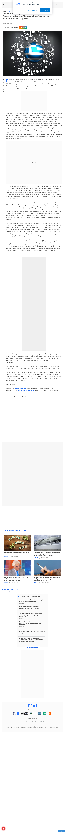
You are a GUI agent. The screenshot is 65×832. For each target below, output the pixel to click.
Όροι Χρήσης (16, 727)
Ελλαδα (8, 11)
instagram (30, 721)
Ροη (19, 596)
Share (3, 94)
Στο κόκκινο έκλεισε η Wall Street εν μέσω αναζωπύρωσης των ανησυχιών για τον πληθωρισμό (31, 615)
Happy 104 (50, 713)
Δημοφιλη (25, 596)
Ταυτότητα (9, 727)
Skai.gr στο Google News (26, 390)
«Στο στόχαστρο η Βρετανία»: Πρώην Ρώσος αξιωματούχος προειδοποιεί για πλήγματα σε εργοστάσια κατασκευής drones (47, 554)
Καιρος (57, 4)
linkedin (27, 721)
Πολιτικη (6, 582)
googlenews (44, 721)
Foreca (56, 727)
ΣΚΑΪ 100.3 (18, 713)
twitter (3, 82)
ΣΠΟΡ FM (24, 713)
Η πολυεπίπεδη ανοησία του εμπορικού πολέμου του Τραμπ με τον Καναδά (30, 607)
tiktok (32, 721)
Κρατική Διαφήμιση (49, 727)
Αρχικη (4, 11)
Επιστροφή (61, 826)
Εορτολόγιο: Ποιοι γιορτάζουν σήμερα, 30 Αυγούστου (16, 553)
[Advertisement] (32, 518)
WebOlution (39, 729)
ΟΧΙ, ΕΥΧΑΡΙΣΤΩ (32, 10)
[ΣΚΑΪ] (32, 706)
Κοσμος (36, 557)
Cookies (41, 727)
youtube (41, 721)
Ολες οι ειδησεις (32, 647)
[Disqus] (32, 421)
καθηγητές (23, 396)
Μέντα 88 (44, 713)
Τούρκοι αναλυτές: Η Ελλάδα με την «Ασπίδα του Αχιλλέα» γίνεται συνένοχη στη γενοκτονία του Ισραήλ (47, 579)
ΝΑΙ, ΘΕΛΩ (45, 10)
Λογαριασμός (60, 4)
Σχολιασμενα (35, 596)
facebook (3, 80)
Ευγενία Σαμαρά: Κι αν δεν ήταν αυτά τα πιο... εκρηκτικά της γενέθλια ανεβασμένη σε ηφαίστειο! (31, 623)
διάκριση (14, 396)
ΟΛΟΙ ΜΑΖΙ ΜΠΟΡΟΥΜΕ (32, 714)
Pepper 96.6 (40, 713)
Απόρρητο (61, 830)
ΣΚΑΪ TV (14, 713)
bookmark (3, 91)
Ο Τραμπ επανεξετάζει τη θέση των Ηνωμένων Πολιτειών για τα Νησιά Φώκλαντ (32, 600)
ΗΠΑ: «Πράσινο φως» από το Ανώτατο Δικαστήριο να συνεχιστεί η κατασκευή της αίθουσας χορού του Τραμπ (31, 640)
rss (38, 721)
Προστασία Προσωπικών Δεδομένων (29, 727)
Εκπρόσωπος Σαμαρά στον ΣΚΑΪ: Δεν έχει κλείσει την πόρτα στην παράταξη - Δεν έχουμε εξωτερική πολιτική (16, 579)
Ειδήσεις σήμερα (20, 388)
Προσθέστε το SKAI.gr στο (14, 27)
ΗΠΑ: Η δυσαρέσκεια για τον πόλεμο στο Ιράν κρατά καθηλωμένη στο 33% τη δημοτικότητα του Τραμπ (32, 631)
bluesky (35, 721)
